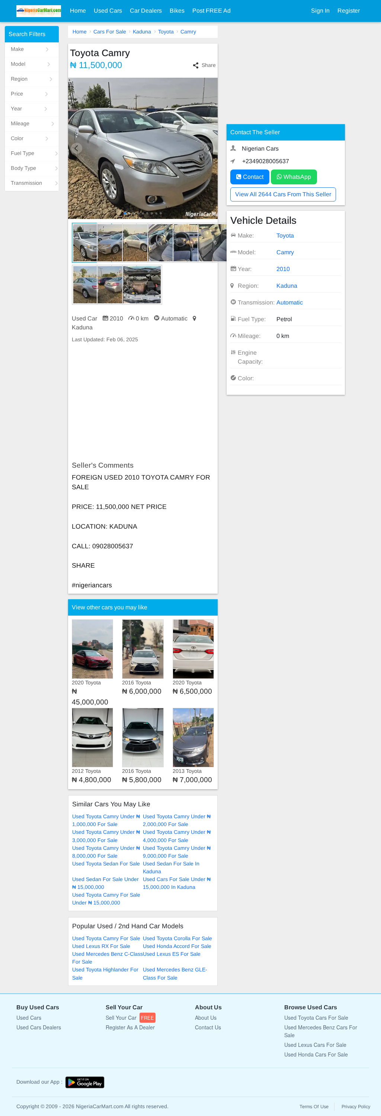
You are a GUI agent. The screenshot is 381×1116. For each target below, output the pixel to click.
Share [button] (209, 65)
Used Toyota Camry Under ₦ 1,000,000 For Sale (106, 820)
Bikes (177, 10)
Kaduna (142, 32)
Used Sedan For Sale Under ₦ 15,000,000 (105, 883)
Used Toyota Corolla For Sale (177, 938)
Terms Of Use (314, 1106)
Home (78, 10)
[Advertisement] (143, 402)
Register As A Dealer (130, 1027)
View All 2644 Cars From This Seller (283, 194)
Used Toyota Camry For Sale (106, 938)
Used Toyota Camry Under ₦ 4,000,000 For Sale (177, 836)
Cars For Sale (109, 32)
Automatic (289, 302)
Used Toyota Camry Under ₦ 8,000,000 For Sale (106, 852)
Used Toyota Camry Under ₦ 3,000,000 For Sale (106, 836)
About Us (206, 1017)
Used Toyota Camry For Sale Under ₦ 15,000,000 (106, 899)
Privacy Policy (356, 1106)
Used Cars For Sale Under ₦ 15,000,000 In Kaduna (177, 883)
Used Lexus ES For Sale (172, 954)
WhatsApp (296, 177)
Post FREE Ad (211, 10)
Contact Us (208, 1027)
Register (348, 10)
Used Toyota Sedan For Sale (106, 864)
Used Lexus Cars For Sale (315, 1044)
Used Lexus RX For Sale (101, 946)
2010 (283, 269)
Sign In (320, 10)
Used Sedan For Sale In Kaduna (171, 867)
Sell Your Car (130, 1017)
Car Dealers (146, 10)
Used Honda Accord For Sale (177, 946)
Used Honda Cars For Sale (316, 1054)
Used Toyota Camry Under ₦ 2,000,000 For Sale (177, 820)
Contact (252, 177)
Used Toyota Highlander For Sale (105, 973)
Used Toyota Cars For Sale (316, 1017)
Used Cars (108, 10)
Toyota (166, 32)
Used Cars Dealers (38, 1027)
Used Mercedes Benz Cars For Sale (320, 1031)
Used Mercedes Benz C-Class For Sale (107, 958)
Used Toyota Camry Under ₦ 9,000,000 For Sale (177, 852)
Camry (188, 32)
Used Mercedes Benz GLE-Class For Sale (175, 973)
